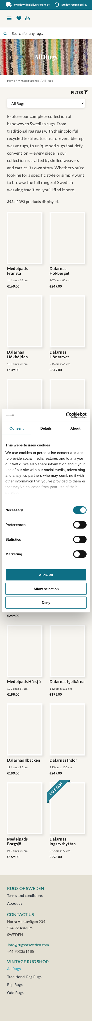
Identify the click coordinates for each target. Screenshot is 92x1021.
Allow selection (46, 589)
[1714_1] (24, 321)
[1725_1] (24, 651)
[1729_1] (67, 729)
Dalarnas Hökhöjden (17, 354)
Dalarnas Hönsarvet (59, 354)
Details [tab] (46, 428)
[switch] (80, 525)
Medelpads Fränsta (17, 271)
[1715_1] (67, 321)
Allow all (46, 575)
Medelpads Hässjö (24, 681)
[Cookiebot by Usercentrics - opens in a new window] (66, 415)
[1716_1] (24, 405)
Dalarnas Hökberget (60, 271)
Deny (46, 603)
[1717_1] (67, 405)
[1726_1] (67, 651)
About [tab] (75, 428)
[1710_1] (24, 808)
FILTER (77, 92)
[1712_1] (24, 238)
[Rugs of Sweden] (66, 13)
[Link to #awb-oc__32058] (86, 92)
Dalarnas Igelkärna (67, 681)
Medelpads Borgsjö (17, 841)
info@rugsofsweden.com (28, 944)
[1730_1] (67, 808)
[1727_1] (24, 729)
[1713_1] (67, 238)
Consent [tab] (16, 428)
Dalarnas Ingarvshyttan (63, 841)
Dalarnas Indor (63, 760)
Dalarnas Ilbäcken (23, 760)
